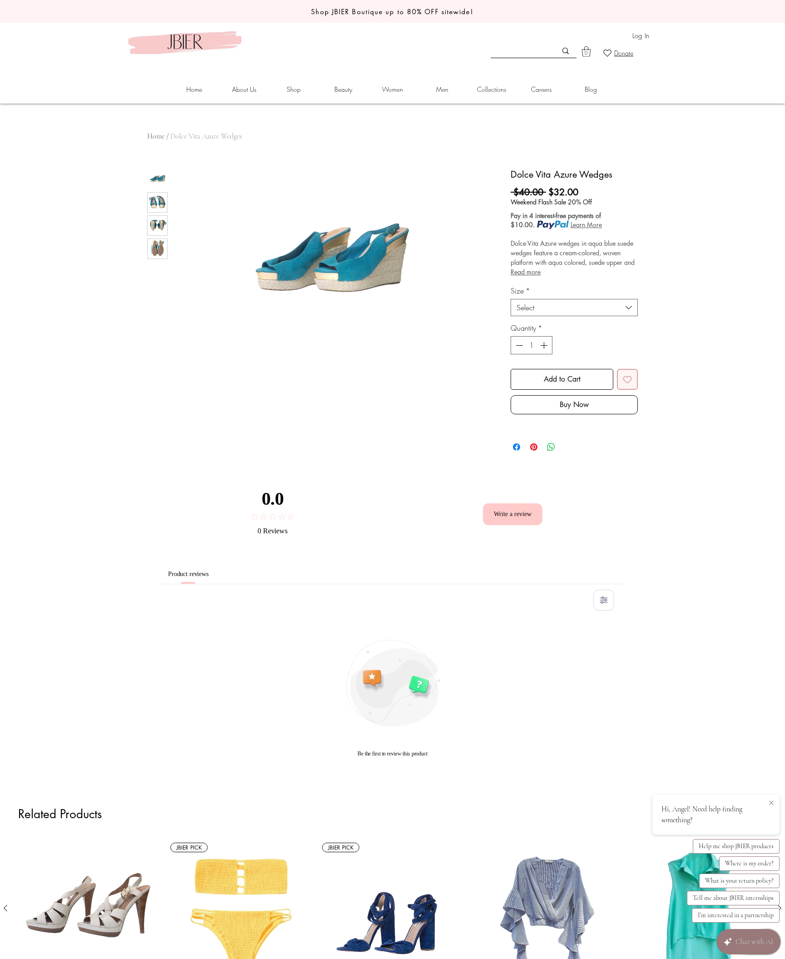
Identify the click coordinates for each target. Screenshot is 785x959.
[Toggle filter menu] (603, 600)
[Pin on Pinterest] (533, 447)
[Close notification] (771, 803)
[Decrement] (518, 345)
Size (520, 290)
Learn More (586, 224)
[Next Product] (779, 908)
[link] (586, 51)
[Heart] (607, 53)
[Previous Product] (5, 908)
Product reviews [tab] (194, 573)
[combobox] (574, 307)
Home (155, 136)
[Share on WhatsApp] (551, 447)
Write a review (512, 513)
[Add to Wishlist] (627, 379)
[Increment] (544, 345)
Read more (526, 272)
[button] (243, 89)
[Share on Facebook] (516, 447)
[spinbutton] (531, 345)
